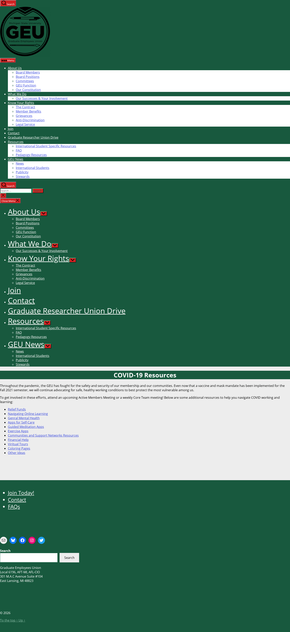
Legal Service (25, 124)
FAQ (19, 150)
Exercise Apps (18, 431)
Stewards (23, 176)
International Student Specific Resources (46, 146)
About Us (15, 68)
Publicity (22, 172)
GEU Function (26, 85)
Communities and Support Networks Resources (43, 435)
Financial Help (18, 440)
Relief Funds (17, 409)
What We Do (17, 94)
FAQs (14, 506)
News (20, 163)
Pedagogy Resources (31, 155)
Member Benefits (28, 111)
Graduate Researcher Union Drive (33, 137)
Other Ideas (16, 453)
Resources (15, 142)
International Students (32, 168)
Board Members (28, 72)
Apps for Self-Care (21, 422)
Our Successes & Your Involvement (42, 98)
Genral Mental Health (24, 418)
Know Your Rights (21, 103)
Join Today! (21, 492)
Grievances (24, 116)
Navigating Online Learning (28, 414)
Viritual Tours (18, 444)
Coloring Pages (19, 448)
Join (10, 129)
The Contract (25, 107)
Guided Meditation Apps (26, 427)
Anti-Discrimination (30, 120)
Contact (14, 133)
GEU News (15, 159)
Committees (25, 81)
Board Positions (27, 77)
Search (69, 557)
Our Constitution (28, 90)
